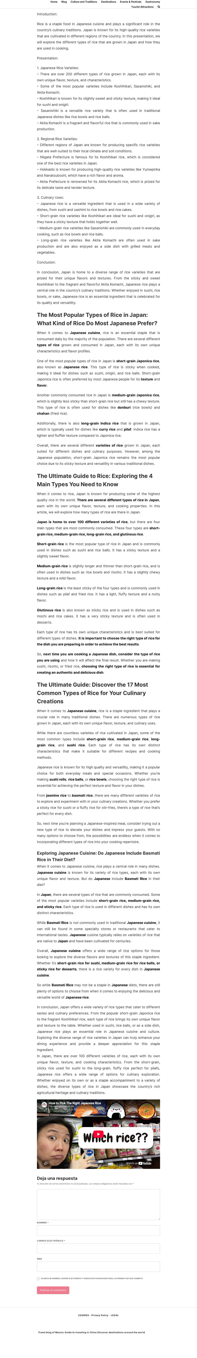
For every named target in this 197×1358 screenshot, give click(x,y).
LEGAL (115, 1315)
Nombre (43, 1222)
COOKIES (84, 1315)
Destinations (108, 1)
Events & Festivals (130, 1)
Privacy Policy (99, 1315)
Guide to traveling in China (81, 1332)
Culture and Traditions (84, 1)
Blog (64, 1)
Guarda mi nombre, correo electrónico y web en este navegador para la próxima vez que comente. (92, 1278)
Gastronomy (152, 1)
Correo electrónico (51, 1241)
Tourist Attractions (142, 6)
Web (39, 1259)
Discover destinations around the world (121, 1332)
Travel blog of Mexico (51, 1332)
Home (53, 1)
